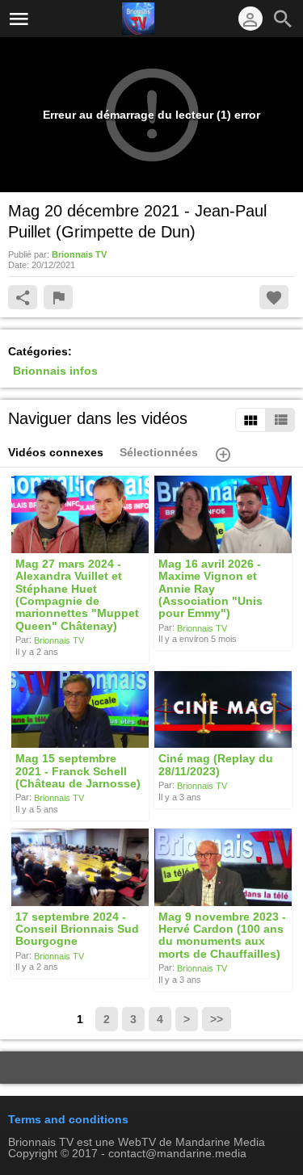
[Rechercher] (283, 18)
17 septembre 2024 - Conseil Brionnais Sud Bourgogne (77, 929)
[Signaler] (58, 297)
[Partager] (22, 297)
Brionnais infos (55, 370)
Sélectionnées (159, 452)
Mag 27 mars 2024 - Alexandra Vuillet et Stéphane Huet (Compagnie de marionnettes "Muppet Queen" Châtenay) (77, 594)
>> (216, 1019)
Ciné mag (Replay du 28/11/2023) (215, 765)
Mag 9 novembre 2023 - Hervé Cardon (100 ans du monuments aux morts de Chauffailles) (222, 935)
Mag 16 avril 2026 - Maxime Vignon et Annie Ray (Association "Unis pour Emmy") (210, 588)
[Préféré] (273, 297)
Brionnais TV (59, 640)
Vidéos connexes (55, 452)
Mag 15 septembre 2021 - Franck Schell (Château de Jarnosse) (78, 772)
